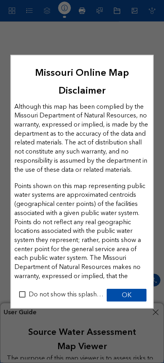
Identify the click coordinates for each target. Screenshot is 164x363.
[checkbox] (22, 294)
